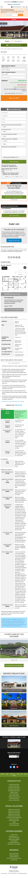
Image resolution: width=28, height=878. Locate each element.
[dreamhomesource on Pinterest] (17, 767)
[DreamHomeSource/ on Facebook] (10, 767)
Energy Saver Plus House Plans (14, 817)
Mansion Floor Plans (14, 820)
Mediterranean (14, 792)
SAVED (14, 7)
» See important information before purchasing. (12, 401)
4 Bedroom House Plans (14, 812)
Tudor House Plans (14, 798)
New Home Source (14, 853)
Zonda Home (14, 859)
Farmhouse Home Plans (14, 790)
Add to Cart (14, 98)
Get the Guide (14, 215)
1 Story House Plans (14, 823)
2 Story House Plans (14, 825)
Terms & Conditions (11, 12)
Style (5, 48)
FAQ (22, 774)
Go (17, 756)
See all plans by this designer (14, 665)
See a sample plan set (14, 363)
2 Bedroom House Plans (14, 809)
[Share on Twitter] (16, 257)
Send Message (14, 161)
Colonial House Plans (14, 784)
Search (2, 774)
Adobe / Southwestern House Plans (14, 48)
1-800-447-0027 (14, 4)
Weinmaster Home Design (14, 844)
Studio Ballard (14, 841)
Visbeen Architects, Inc (14, 842)
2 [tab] (15, 40)
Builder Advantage (14, 855)
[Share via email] (8, 257)
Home (2, 48)
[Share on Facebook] (14, 257)
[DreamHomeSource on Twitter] (14, 767)
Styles (7, 774)
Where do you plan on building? (10, 139)
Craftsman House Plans (14, 787)
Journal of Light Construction (14, 858)
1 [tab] (13, 40)
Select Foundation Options (8, 72)
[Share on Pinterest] (19, 257)
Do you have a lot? (6, 129)
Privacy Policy (20, 12)
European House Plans (14, 789)
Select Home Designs (14, 838)
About (25, 774)
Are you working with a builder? (9, 134)
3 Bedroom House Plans (14, 811)
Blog (18, 774)
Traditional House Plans (14, 797)
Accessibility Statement (22, 873)
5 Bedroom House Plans (14, 814)
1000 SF (14, 822)
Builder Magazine (14, 856)
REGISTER (18, 7)
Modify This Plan (14, 240)
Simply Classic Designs (14, 839)
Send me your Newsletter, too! (10, 157)
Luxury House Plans (14, 819)
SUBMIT (20, 15)
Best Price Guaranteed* (20, 87)
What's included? (5, 67)
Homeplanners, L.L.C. (14, 836)
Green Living (14, 834)
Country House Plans (14, 786)
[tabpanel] (14, 30)
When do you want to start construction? (12, 125)
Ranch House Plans (14, 795)
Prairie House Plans (14, 794)
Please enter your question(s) (9, 147)
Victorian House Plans (14, 800)
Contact (14, 775)
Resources (12, 774)
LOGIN (23, 7)
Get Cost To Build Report (14, 197)
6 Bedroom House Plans (14, 816)
